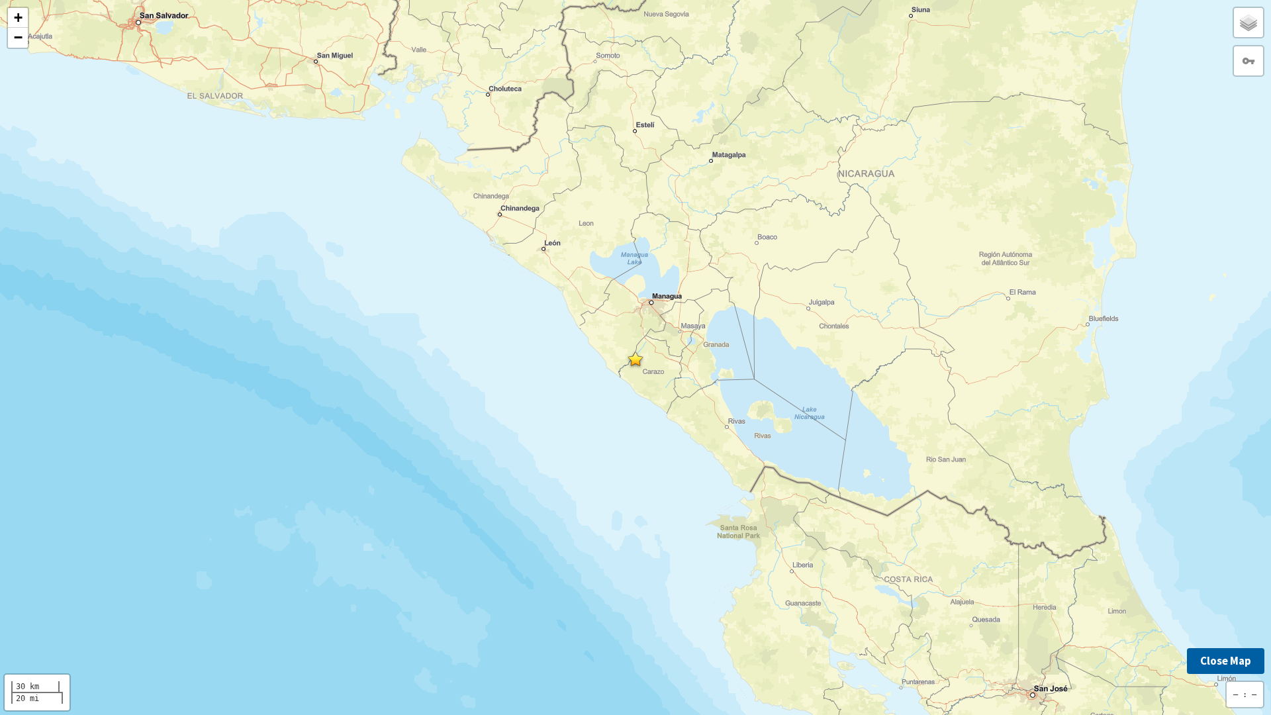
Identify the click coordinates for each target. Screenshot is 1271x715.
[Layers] (1248, 22)
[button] (635, 359)
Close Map (1225, 660)
